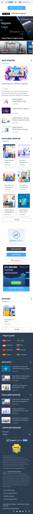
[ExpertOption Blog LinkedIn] (22, 511)
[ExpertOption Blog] (17, 442)
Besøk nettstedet (16, 249)
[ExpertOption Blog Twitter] (16, 511)
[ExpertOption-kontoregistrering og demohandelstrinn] (6, 129)
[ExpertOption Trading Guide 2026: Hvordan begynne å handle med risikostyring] (9, 151)
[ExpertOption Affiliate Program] (16, 73)
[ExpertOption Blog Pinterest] (28, 511)
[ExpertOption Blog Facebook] (13, 511)
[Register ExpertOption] (16, 275)
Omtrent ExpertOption (10, 493)
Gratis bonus (17, 260)
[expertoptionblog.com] (9, 2)
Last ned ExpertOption (10, 499)
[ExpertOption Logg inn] (6, 110)
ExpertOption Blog (8, 490)
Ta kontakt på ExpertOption (11, 508)
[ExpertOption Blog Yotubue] (19, 511)
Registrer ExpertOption (16, 8)
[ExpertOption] (16, 244)
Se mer (17, 219)
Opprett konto (16, 254)
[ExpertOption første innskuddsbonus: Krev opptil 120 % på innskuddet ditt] (9, 310)
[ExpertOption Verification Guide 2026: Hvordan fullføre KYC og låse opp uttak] (24, 201)
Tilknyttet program (9, 496)
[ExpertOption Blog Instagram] (25, 511)
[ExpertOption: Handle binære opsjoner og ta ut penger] (6, 120)
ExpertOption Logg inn (18, 13)
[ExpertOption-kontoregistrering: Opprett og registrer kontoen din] (6, 101)
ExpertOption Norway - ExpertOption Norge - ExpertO (16, 505)
